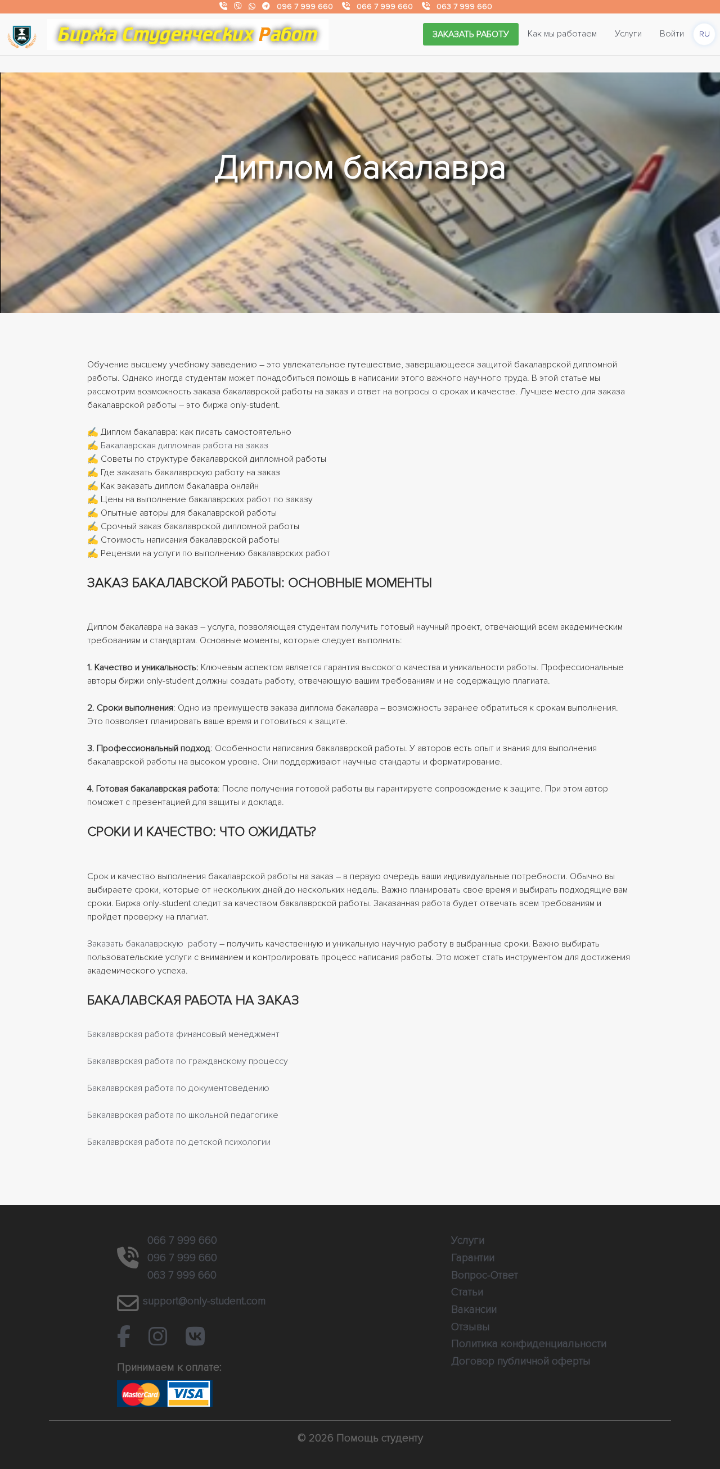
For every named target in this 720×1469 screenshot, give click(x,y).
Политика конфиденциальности (528, 1343)
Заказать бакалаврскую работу (152, 943)
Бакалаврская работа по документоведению (178, 1088)
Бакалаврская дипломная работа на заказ (184, 445)
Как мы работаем (562, 33)
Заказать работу (471, 34)
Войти (672, 33)
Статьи (467, 1292)
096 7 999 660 (305, 6)
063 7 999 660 (464, 6)
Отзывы (470, 1327)
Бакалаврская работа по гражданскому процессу (187, 1061)
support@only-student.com (204, 1301)
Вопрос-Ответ (484, 1275)
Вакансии (474, 1309)
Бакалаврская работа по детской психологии (179, 1142)
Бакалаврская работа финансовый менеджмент (183, 1034)
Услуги (628, 33)
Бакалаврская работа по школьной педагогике (182, 1115)
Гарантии (472, 1258)
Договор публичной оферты (521, 1361)
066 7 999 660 (385, 6)
